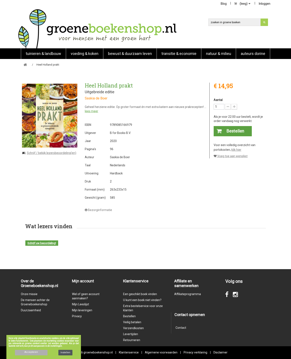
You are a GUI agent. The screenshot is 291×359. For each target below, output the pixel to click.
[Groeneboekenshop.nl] (97, 28)
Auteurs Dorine (253, 53)
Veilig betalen (132, 322)
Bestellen (129, 316)
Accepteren (31, 352)
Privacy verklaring (195, 352)
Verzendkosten (133, 328)
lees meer (91, 111)
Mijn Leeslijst (80, 304)
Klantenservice (129, 352)
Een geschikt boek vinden (140, 294)
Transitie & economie (178, 53)
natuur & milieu (218, 53)
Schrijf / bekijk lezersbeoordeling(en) (51, 153)
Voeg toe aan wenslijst (232, 156)
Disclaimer (220, 352)
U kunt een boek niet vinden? (142, 300)
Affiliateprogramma (187, 294)
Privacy (77, 316)
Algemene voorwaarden (161, 352)
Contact (181, 327)
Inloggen (264, 3)
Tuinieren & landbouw (43, 53)
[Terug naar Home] (25, 64)
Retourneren (131, 340)
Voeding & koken (84, 53)
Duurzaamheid (31, 310)
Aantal (218, 100)
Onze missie (29, 294)
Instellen (65, 352)
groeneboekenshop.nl (98, 352)
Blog (224, 3)
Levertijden (130, 334)
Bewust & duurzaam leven (130, 53)
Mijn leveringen (82, 310)
